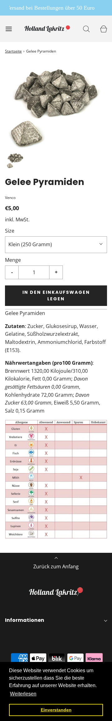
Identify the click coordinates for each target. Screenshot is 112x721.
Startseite (13, 51)
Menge (13, 260)
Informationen (24, 620)
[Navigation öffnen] (8, 28)
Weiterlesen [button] (23, 693)
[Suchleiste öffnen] (86, 28)
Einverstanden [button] (56, 709)
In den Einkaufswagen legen (56, 295)
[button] (15, 160)
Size (9, 230)
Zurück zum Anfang (56, 566)
